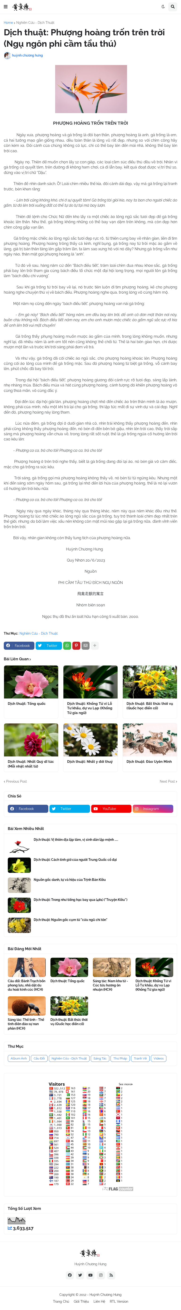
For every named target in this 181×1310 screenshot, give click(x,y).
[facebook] (70, 1275)
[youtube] (90, 1275)
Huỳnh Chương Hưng (106, 1295)
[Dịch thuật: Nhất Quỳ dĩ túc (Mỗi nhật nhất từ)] (31, 739)
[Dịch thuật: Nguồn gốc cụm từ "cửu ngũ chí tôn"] (19, 925)
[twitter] (80, 1275)
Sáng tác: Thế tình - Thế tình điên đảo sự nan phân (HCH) (26, 1024)
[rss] (111, 1275)
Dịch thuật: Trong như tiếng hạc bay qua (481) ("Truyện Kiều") (80, 900)
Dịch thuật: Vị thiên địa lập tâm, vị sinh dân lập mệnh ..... (76, 840)
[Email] (86, 646)
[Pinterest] (76, 646)
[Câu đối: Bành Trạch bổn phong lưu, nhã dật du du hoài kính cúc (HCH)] (27, 967)
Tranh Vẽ (140, 1058)
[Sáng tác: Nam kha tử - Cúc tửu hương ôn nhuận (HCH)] (112, 967)
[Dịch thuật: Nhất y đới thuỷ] (90, 739)
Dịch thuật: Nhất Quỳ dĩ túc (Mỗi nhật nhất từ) (31, 764)
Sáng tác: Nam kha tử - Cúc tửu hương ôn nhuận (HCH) (110, 985)
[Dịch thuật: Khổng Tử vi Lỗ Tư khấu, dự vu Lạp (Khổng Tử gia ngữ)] (90, 681)
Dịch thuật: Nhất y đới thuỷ (90, 762)
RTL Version (119, 1301)
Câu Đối (39, 1058)
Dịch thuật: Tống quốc (26, 704)
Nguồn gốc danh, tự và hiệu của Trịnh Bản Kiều (70, 880)
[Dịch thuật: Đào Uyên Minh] (150, 739)
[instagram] (101, 1275)
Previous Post (16, 781)
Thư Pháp (120, 1058)
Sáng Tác (100, 1058)
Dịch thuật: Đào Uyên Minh (149, 762)
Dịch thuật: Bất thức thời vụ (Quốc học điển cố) (150, 706)
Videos (159, 1058)
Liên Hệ (99, 1301)
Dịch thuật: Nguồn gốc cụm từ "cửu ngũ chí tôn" (70, 920)
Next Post (167, 781)
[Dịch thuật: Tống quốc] (31, 681)
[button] (5, 7)
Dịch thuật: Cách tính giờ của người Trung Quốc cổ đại (75, 860)
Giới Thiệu (81, 1301)
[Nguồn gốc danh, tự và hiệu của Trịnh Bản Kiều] (19, 885)
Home (8, 22)
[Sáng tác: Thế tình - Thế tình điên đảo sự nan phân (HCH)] (27, 1006)
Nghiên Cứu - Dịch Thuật (35, 22)
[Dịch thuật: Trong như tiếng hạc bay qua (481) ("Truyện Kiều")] (19, 905)
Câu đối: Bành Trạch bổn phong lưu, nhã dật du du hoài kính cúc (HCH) (26, 985)
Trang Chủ (61, 1301)
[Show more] (95, 646)
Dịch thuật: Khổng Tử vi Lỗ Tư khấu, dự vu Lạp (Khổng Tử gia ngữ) (89, 708)
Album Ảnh (19, 1058)
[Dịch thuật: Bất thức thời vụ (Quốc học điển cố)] (150, 681)
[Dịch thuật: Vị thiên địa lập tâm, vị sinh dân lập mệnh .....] (19, 845)
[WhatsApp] (67, 646)
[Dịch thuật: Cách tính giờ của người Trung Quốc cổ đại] (19, 865)
